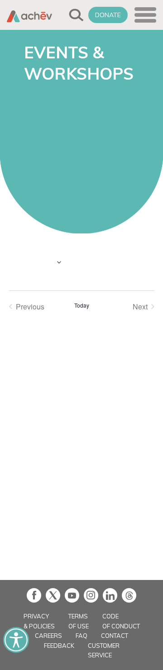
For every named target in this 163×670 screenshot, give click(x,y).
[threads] (129, 595)
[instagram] (91, 595)
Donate (108, 15)
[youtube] (72, 595)
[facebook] (34, 595)
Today (81, 305)
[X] (53, 595)
